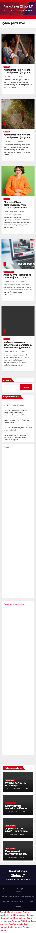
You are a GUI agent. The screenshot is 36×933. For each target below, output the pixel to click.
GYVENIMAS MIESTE (27, 896)
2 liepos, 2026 (12, 857)
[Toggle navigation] (18, 16)
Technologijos (10, 780)
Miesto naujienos (19, 918)
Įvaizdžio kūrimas (14, 921)
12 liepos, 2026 (12, 811)
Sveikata (6, 66)
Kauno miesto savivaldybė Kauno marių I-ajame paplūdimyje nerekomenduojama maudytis (16, 413)
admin (21, 76)
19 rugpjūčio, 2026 (14, 789)
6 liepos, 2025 (10, 141)
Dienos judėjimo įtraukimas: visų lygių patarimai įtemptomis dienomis (15, 206)
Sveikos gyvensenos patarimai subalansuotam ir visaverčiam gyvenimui (18, 345)
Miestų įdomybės (9, 271)
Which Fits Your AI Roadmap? (14, 405)
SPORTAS (23, 901)
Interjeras (6, 901)
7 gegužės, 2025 (11, 211)
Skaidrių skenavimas (18, 915)
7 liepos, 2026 (12, 834)
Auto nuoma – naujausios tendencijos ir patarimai (17, 276)
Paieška (7, 380)
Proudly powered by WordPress (12, 889)
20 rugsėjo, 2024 (11, 351)
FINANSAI (16, 896)
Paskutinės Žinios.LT (18, 6)
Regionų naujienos (15, 927)
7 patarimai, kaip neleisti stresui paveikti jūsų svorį (17, 71)
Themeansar (17, 891)
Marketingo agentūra (14, 912)
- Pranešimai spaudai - (16, 924)
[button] (33, 16)
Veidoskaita (25, 921)
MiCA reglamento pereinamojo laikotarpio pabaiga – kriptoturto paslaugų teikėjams (15, 437)
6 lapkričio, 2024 (11, 281)
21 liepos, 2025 (10, 76)
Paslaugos (18, 906)
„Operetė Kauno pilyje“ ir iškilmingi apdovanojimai (15, 831)
